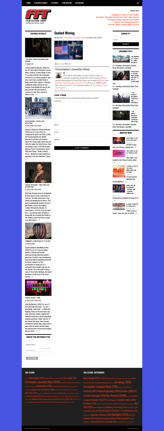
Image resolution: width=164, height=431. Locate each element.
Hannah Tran (37, 389)
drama (54, 386)
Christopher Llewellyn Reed (74, 38)
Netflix (62, 393)
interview (63, 390)
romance (55, 396)
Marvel (74, 390)
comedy (63, 382)
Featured (90, 391)
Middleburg (41, 393)
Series (133, 410)
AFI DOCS (104, 378)
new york (69, 393)
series (76, 396)
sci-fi (61, 396)
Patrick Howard (34, 396)
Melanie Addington (99, 407)
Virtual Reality (121, 422)
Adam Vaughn (36, 377)
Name (56, 125)
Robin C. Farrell (46, 396)
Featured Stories (40, 3)
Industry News (127, 399)
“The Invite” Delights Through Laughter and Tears (123, 24)
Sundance (36, 399)
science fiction (69, 396)
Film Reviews (67, 3)
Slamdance (86, 415)
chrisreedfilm (70, 378)
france (70, 386)
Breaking (123, 382)
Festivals (54, 3)
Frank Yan (129, 396)
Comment (58, 101)
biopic (60, 378)
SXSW (62, 399)
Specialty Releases (101, 414)
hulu (56, 390)
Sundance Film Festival (50, 399)
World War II (70, 402)
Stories (131, 415)
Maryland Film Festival (118, 404)
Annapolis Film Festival (114, 378)
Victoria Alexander (108, 421)
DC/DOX (121, 387)
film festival (62, 386)
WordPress (136, 428)
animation (48, 378)
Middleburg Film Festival (51, 393)
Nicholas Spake (92, 411)
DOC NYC (128, 387)
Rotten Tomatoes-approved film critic (71, 83)
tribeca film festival (61, 402)
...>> (135, 147)
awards (55, 378)
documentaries (31, 386)
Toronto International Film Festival (38, 402)
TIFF (75, 399)
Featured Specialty (108, 391)
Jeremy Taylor (106, 404)
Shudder (28, 399)
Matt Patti (31, 392)
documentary (43, 386)
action (27, 378)
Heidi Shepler (112, 400)
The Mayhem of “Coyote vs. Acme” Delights (125, 15)
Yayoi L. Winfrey (129, 422)
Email (56, 132)
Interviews (79, 3)
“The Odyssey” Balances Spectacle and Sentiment (123, 19)
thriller (69, 399)
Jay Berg (99, 404)
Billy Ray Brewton (108, 383)
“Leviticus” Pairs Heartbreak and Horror (126, 22)
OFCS (104, 78)
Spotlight (120, 414)
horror (49, 389)
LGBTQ (69, 390)
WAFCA (101, 80)
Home (29, 3)
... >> (35, 94)
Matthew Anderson (130, 404)
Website (57, 139)
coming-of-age (72, 383)
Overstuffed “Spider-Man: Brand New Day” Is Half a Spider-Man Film (117, 17)
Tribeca (52, 402)
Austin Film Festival (126, 378)
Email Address (30, 350)
